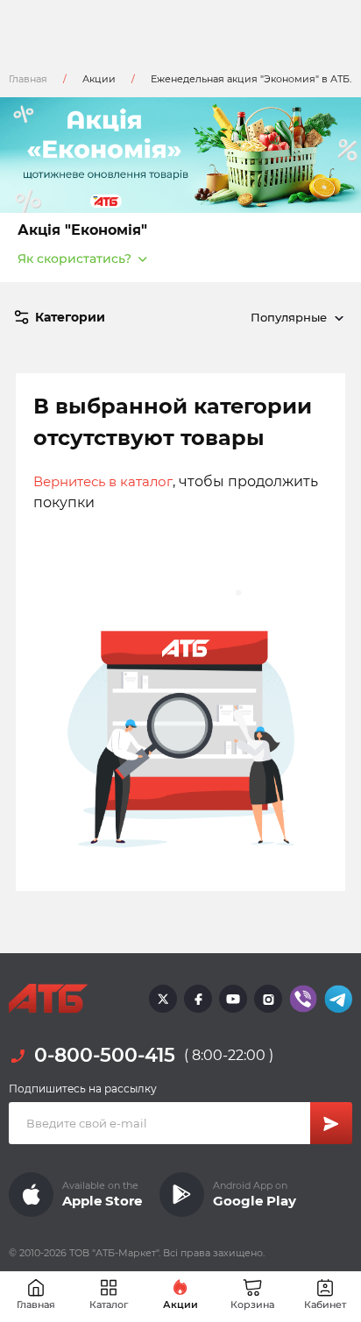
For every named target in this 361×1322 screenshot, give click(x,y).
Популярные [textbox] (289, 317)
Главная (28, 79)
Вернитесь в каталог (103, 481)
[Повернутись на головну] (48, 999)
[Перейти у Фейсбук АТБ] (198, 999)
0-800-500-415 (104, 1055)
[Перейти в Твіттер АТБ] (163, 999)
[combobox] (294, 317)
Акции (99, 79)
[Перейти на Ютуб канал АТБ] (233, 999)
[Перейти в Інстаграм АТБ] (268, 999)
